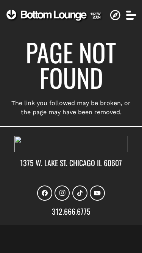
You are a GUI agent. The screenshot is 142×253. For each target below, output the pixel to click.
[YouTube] (97, 193)
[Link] (115, 15)
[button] (131, 15)
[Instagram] (62, 193)
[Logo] (54, 16)
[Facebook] (44, 193)
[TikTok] (79, 193)
